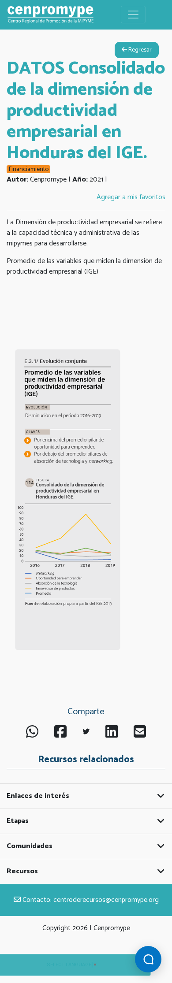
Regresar (139, 50)
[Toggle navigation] (133, 14)
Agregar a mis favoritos (131, 197)
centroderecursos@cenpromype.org (106, 900)
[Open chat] (148, 959)
